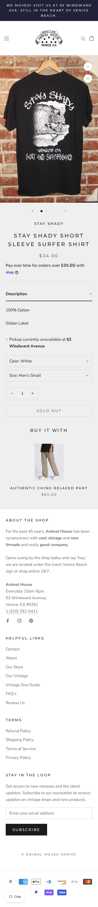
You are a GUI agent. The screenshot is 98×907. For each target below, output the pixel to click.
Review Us (15, 703)
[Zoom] (88, 66)
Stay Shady (49, 223)
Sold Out (49, 410)
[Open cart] (92, 38)
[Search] (83, 38)
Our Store (14, 667)
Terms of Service (21, 749)
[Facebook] (8, 620)
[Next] (65, 211)
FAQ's (11, 693)
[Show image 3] (51, 211)
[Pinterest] (31, 620)
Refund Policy (18, 731)
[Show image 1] (41, 211)
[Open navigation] (6, 38)
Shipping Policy (20, 739)
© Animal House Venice (49, 854)
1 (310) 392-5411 (22, 611)
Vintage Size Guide (23, 685)
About (11, 658)
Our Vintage (17, 676)
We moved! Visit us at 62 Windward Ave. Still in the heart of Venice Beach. (49, 10)
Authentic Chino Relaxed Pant (49, 488)
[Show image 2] (46, 211)
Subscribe (26, 829)
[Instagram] (19, 620)
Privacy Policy (18, 757)
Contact (13, 649)
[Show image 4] (56, 211)
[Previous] (32, 211)
